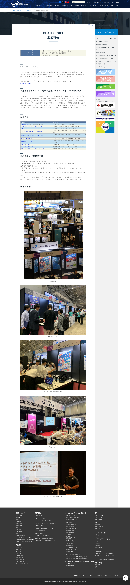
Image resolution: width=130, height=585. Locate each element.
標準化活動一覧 (20, 559)
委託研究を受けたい (71, 526)
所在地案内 (19, 531)
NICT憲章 (18, 521)
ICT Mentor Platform (102, 41)
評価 (17, 527)
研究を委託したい (71, 528)
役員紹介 (18, 517)
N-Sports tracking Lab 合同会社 (32, 131)
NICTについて (40, 5)
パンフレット (98, 537)
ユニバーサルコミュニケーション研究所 (46, 523)
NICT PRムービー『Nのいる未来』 (25, 539)
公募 (111, 5)
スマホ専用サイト (108, 2)
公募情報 (97, 565)
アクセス (89, 2)
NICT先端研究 (98, 551)
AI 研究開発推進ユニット (42, 530)
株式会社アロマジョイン (28, 146)
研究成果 (57, 5)
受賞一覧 (18, 553)
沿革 (17, 533)
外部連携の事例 (70, 532)
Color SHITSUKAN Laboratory (31, 126)
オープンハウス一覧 (100, 533)
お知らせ (97, 529)
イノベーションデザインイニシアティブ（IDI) (79, 561)
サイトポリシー (98, 575)
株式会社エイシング (27, 141)
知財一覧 (18, 549)
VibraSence (25, 124)
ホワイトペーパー (71, 563)
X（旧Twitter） (99, 541)
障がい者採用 (98, 519)
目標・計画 (19, 523)
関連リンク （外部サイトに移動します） (104, 100)
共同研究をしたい (71, 524)
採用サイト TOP (99, 515)
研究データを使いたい (72, 519)
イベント (97, 531)
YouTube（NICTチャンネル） (102, 539)
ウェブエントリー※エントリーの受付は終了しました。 (106, 63)
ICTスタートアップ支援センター (25, 10)
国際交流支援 (69, 545)
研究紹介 (49, 5)
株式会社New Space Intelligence (32, 135)
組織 (17, 519)
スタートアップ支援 (71, 547)
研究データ (19, 547)
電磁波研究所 (39, 515)
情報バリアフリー (71, 549)
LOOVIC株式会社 (26, 138)
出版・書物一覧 (20, 561)
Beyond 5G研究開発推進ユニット (44, 528)
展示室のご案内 (99, 547)
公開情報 (18, 529)
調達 (117, 5)
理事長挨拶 (19, 515)
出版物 (97, 535)
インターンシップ (99, 517)
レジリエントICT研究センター (44, 535)
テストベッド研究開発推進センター (45, 538)
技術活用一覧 (19, 557)
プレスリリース (99, 526)
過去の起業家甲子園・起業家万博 (106, 55)
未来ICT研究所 (40, 526)
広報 (106, 5)
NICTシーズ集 (19, 555)
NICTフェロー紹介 (21, 535)
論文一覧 (18, 551)
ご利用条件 (75, 575)
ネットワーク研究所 (41, 518)
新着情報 (97, 524)
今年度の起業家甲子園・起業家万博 (106, 48)
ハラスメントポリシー (102, 67)
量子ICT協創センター (41, 533)
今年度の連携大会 (101, 44)
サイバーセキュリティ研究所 (43, 520)
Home (13, 10)
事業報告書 (19, 525)
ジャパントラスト (71, 551)
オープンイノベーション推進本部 (75, 513)
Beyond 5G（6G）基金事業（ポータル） (76, 556)
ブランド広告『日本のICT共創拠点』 (104, 559)
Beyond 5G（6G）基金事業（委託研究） (76, 558)
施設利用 (83, 5)
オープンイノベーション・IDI (70, 5)
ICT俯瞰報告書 (70, 565)
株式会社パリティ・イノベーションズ (33, 148)
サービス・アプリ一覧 (22, 563)
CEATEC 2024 (26, 83)
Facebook (97, 543)
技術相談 (68, 534)
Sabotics (24, 128)
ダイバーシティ (93, 5)
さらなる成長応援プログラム (104, 58)
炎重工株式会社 (25, 144)
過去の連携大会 (100, 52)
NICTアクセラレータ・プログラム (106, 38)
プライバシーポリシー (86, 575)
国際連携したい (70, 530)
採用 (101, 5)
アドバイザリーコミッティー (23, 537)
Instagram (97, 545)
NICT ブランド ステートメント (24, 541)
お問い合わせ (97, 2)
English (117, 2)
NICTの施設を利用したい (72, 517)
